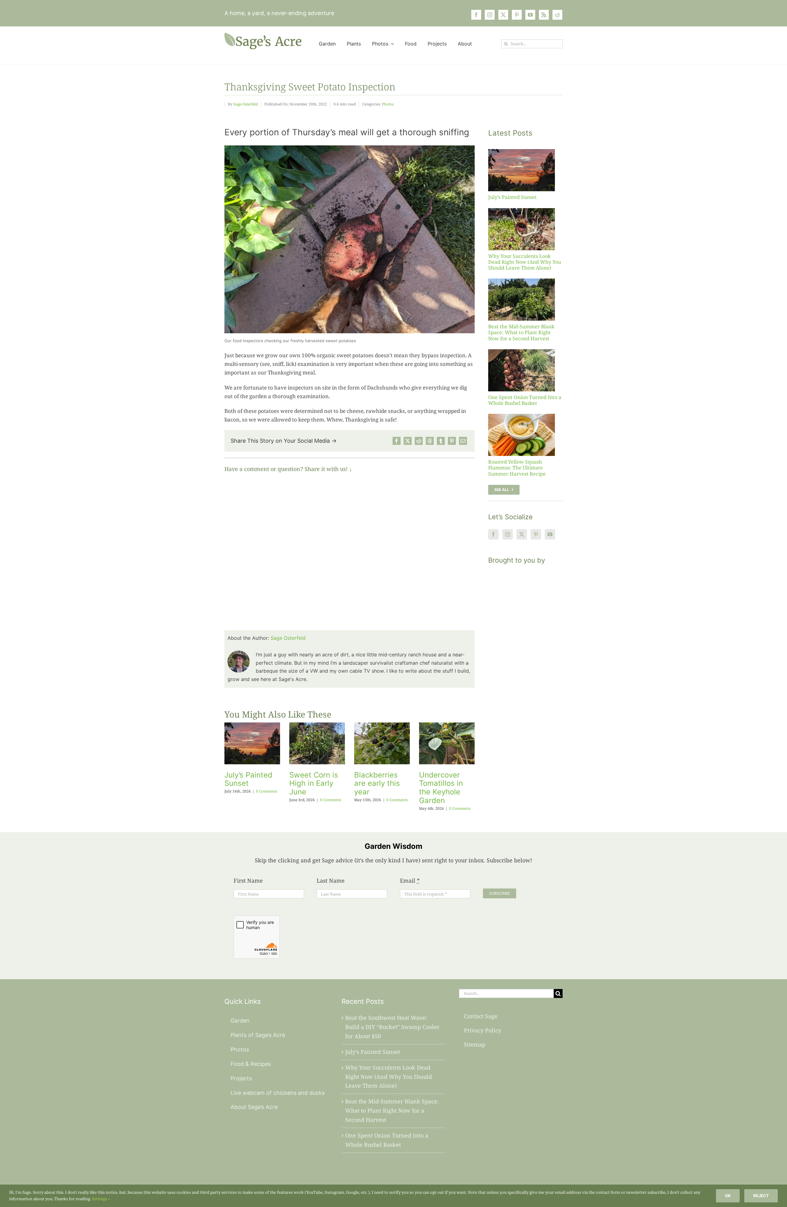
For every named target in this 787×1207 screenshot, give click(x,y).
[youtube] (530, 15)
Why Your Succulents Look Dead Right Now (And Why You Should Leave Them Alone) (524, 262)
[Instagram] (507, 534)
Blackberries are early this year (377, 783)
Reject (761, 1195)
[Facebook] (396, 440)
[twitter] (503, 15)
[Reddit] (418, 440)
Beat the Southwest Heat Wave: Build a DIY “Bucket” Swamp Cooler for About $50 (392, 1027)
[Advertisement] (525, 683)
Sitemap (474, 1044)
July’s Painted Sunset (248, 779)
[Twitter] (521, 534)
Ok (728, 1195)
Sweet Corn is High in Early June (313, 783)
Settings (100, 1198)
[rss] (544, 15)
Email (410, 880)
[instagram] (489, 15)
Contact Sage (480, 1016)
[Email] (463, 440)
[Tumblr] (440, 440)
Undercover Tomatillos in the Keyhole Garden (441, 787)
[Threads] (429, 440)
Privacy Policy (482, 1030)
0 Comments (266, 791)
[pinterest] (517, 15)
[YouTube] (550, 534)
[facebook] (476, 15)
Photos (388, 104)
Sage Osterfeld (245, 104)
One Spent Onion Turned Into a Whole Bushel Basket (524, 400)
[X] (407, 440)
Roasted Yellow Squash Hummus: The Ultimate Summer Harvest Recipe (517, 467)
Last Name (331, 880)
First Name (248, 880)
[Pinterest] (451, 440)
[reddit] (557, 15)
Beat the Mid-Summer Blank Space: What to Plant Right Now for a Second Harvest (521, 332)
